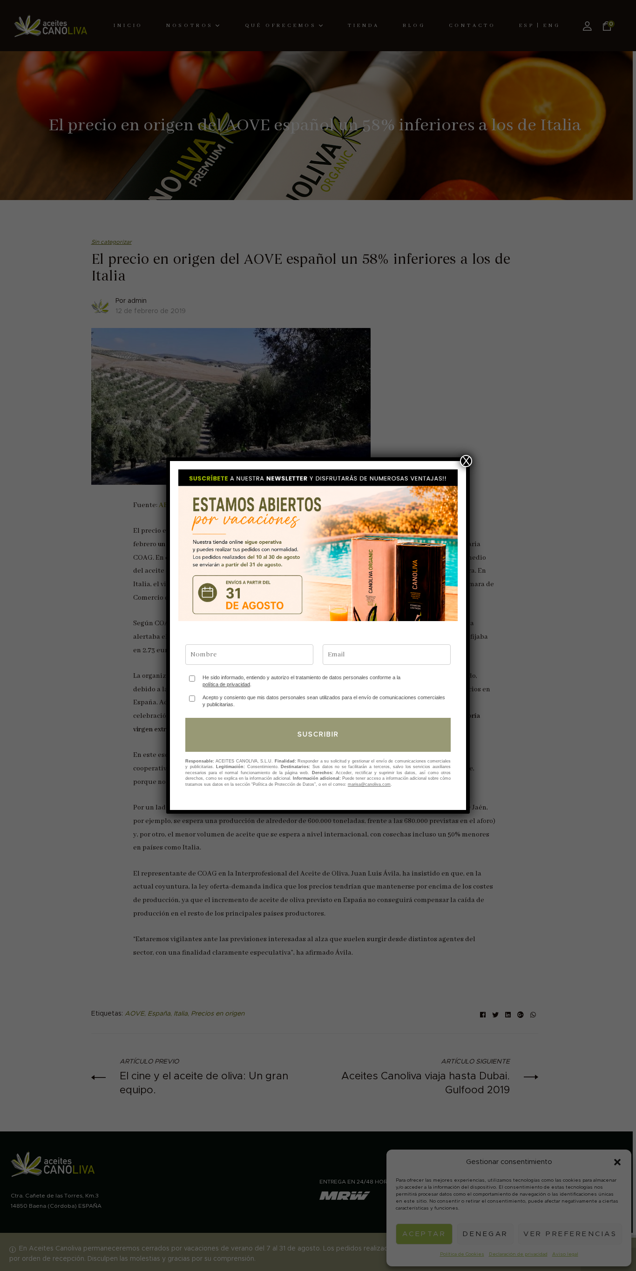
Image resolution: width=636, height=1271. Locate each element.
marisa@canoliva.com (369, 784)
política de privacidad (226, 684)
